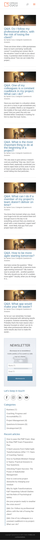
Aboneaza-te (20, 378)
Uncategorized (12, 428)
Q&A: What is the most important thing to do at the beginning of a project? (18, 146)
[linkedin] (20, 398)
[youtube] (27, 398)
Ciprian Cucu (10, 40)
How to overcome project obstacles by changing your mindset (17, 482)
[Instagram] (14, 398)
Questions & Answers (15, 424)
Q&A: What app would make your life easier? (18, 305)
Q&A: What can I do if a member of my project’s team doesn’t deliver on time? (19, 200)
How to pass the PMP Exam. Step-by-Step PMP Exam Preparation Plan (20, 442)
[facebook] (7, 398)
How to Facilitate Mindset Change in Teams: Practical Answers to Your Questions (20, 462)
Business (10, 409)
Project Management (15, 420)
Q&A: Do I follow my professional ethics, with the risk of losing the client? (19, 33)
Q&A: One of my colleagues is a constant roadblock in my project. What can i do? (19, 90)
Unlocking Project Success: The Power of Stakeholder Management (19, 472)
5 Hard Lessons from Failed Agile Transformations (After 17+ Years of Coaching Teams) (20, 452)
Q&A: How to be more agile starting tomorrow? (19, 254)
